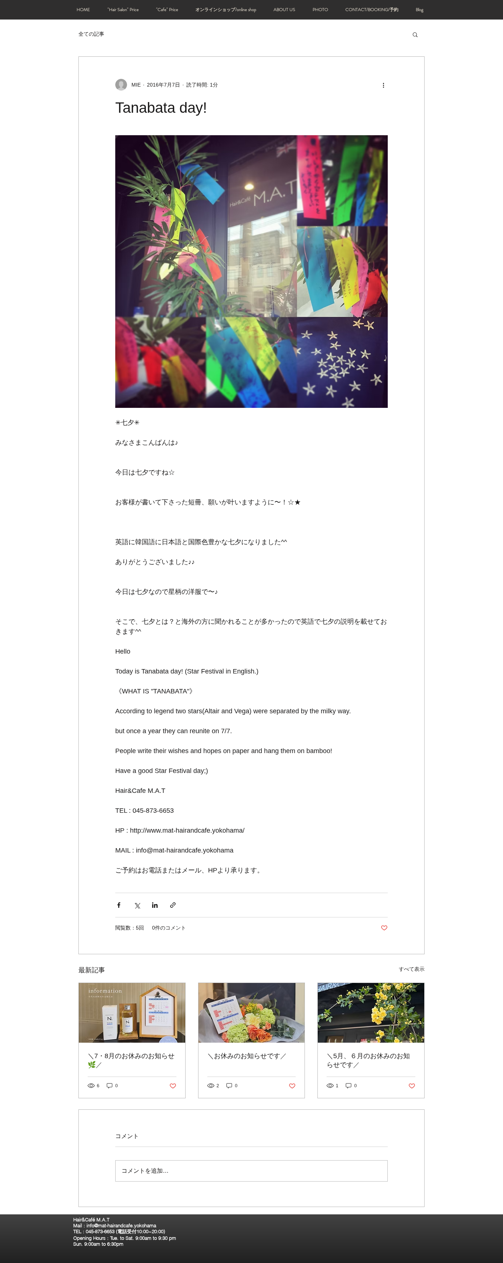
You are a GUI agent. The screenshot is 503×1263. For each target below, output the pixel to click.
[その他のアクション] (383, 84)
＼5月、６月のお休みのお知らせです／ (368, 1060)
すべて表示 (412, 969)
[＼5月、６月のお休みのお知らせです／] (371, 1013)
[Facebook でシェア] (118, 905)
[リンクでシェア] (172, 905)
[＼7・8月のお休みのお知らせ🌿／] (132, 1013)
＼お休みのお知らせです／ (247, 1056)
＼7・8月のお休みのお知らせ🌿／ (131, 1060)
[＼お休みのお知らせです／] (251, 1013)
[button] (415, 34)
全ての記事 (91, 34)
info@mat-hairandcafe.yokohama (121, 1225)
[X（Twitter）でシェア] (136, 905)
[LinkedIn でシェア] (154, 905)
